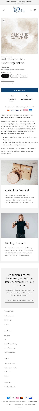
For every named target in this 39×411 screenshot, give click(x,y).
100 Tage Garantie (9, 316)
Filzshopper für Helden (10, 368)
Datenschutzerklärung (10, 344)
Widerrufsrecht (31, 404)
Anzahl (3, 80)
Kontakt (6, 324)
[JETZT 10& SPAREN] (32, 300)
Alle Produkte (8, 372)
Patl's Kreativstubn (10, 401)
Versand (9, 69)
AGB (5, 340)
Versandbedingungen (10, 348)
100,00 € (23, 76)
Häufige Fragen (8, 320)
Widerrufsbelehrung (9, 352)
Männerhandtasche (9, 363)
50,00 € (14, 76)
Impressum (7, 335)
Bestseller (7, 376)
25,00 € (5, 76)
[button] (4, 10)
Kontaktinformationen (17, 404)
